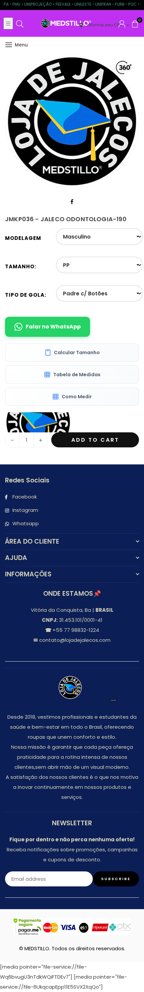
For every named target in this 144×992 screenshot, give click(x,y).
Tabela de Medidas (76, 374)
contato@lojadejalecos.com (74, 640)
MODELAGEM (23, 238)
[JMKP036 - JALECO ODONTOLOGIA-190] (38, 422)
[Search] (19, 23)
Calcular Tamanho (77, 352)
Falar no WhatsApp (53, 326)
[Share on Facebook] (72, 201)
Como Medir (77, 396)
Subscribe (116, 878)
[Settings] (122, 23)
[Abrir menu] (8, 23)
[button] (135, 23)
